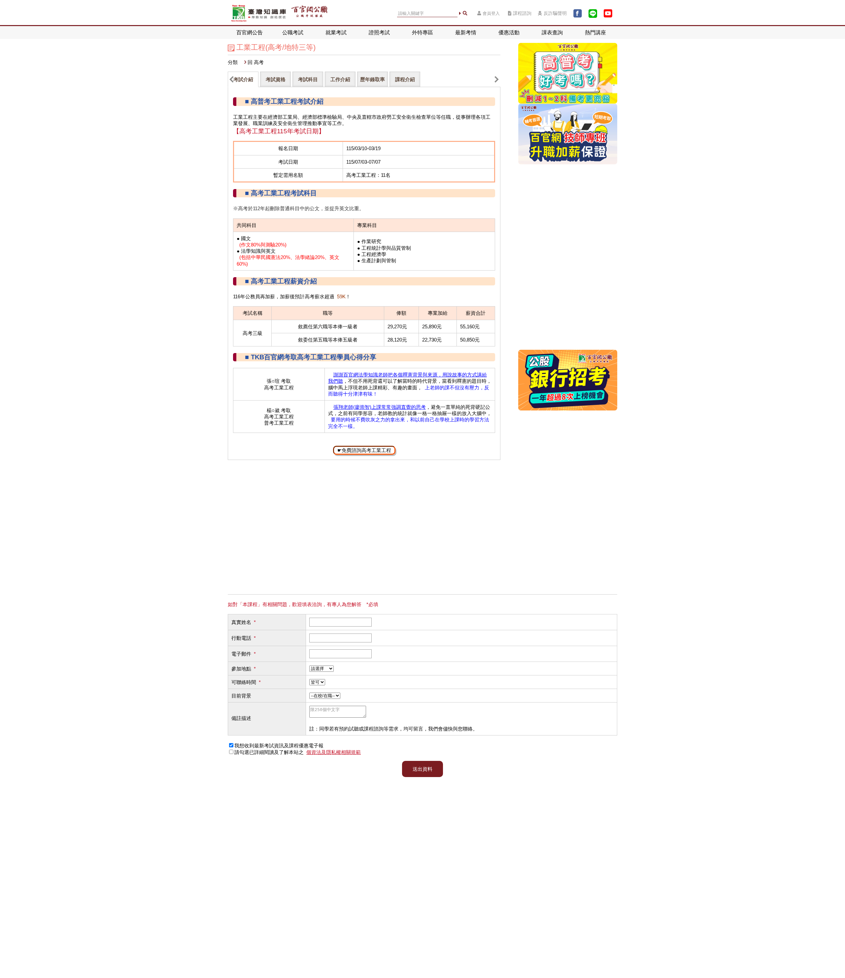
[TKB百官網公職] (309, 13)
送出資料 (422, 769)
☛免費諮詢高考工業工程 (364, 450)
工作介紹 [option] (340, 79)
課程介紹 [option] (405, 79)
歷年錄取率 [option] (372, 79)
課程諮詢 (522, 13)
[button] (231, 79)
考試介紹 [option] (243, 79)
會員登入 (491, 13)
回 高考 (256, 62)
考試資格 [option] (276, 79)
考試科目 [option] (308, 79)
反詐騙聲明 (555, 13)
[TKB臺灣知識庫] (258, 13)
